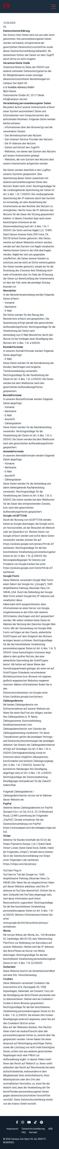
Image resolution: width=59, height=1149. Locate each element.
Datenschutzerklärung (33, 1128)
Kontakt (33, 1132)
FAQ (24, 1132)
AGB (50, 1128)
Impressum (12, 1128)
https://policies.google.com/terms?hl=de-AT (28, 567)
